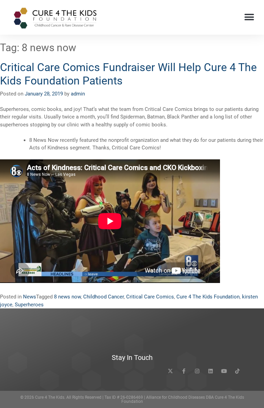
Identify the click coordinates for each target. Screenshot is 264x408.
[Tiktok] (237, 371)
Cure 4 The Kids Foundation (208, 297)
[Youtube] (224, 371)
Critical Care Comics (150, 297)
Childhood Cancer (103, 297)
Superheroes (29, 305)
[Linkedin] (210, 371)
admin (78, 94)
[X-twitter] (170, 371)
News (29, 297)
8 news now (67, 297)
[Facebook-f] (183, 371)
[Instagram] (197, 371)
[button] (249, 17)
